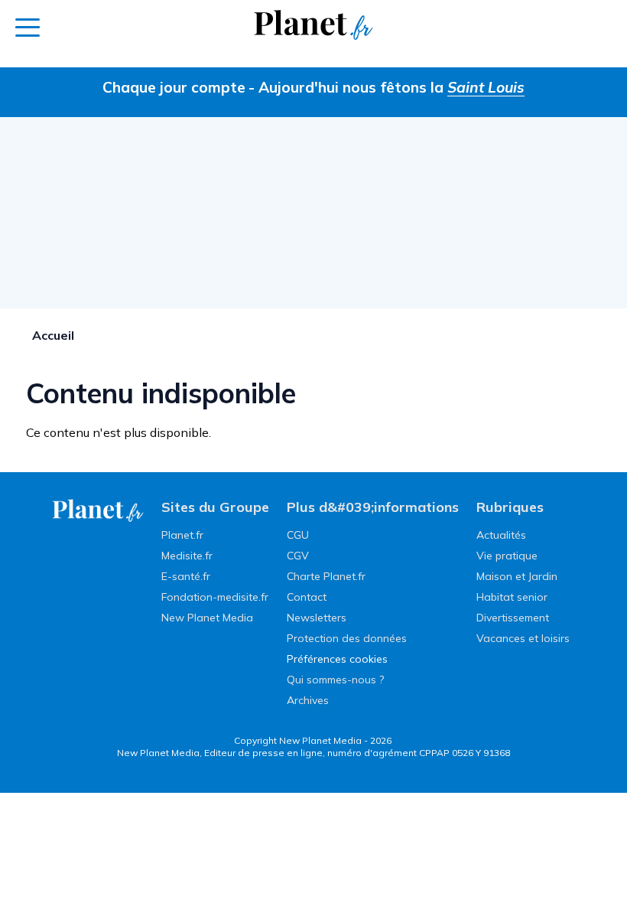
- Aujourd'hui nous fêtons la (387, 87)
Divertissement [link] (512, 617)
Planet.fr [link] (182, 535)
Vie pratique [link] (507, 555)
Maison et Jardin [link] (516, 576)
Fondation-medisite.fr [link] (214, 597)
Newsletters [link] (316, 617)
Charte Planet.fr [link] (326, 576)
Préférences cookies (337, 659)
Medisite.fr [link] (187, 555)
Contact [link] (306, 597)
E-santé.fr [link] (185, 576)
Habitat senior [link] (511, 597)
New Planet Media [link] (207, 617)
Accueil (53, 335)
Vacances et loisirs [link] (523, 638)
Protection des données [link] (347, 638)
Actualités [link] (501, 535)
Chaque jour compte (173, 87)
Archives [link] (308, 700)
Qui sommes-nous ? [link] (335, 679)
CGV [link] (298, 555)
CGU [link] (298, 535)
